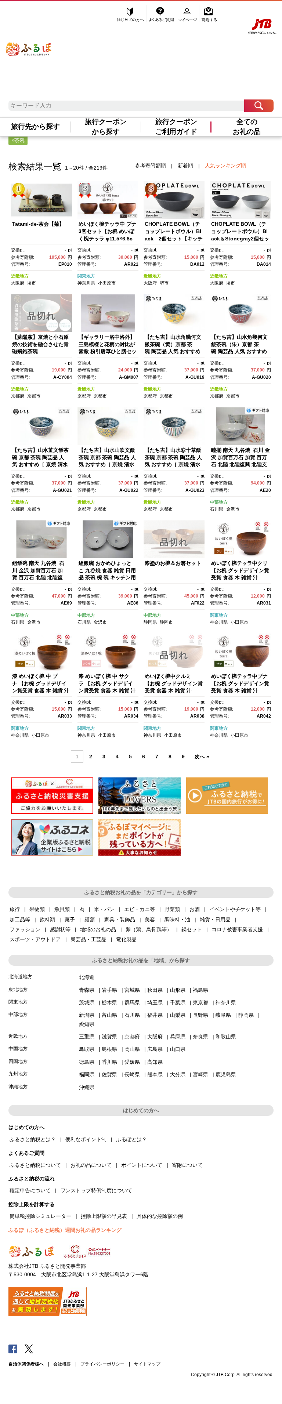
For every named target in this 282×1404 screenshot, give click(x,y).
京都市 (33, 396)
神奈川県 (86, 283)
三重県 (86, 1037)
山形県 (177, 990)
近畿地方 (20, 276)
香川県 (109, 1062)
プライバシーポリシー (102, 1364)
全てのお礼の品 (247, 126)
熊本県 (155, 1074)
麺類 (89, 919)
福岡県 (86, 1074)
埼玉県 (155, 1002)
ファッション (25, 929)
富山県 (109, 1015)
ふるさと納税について (35, 1165)
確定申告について (30, 1190)
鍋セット (191, 929)
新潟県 (86, 1015)
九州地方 (18, 1074)
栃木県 (109, 1002)
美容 (150, 919)
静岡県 (150, 622)
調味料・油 (177, 919)
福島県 (200, 990)
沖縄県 (86, 1087)
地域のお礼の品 (98, 929)
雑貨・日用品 (215, 919)
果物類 (37, 909)
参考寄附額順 (150, 165)
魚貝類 (62, 909)
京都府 (17, 396)
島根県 (109, 1049)
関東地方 (86, 276)
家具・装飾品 (119, 919)
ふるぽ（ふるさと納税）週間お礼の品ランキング (65, 1230)
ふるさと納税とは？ (33, 1139)
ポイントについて (141, 1165)
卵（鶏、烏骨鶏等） (149, 929)
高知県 (155, 1062)
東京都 (200, 1002)
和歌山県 (226, 1037)
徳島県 (86, 1062)
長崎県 (132, 1074)
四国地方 (18, 1061)
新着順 (185, 165)
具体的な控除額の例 (160, 1216)
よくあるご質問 (162, 13)
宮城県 (132, 990)
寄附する (209, 13)
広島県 (155, 1049)
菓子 (70, 919)
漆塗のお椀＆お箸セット (173, 563)
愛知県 (86, 1024)
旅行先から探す (35, 126)
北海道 (86, 977)
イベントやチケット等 (235, 909)
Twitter (29, 1349)
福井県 (155, 1015)
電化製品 (126, 939)
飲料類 (47, 919)
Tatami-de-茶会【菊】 (38, 224)
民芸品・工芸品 (88, 939)
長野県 (200, 1015)
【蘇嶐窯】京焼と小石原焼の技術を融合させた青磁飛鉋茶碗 (40, 344)
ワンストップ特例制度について (96, 1190)
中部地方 (219, 502)
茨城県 (86, 1002)
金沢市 (232, 509)
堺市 (31, 283)
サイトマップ (147, 1364)
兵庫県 (177, 1037)
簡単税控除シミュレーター (40, 1216)
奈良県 (200, 1037)
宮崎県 (200, 1074)
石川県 (216, 509)
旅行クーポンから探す (106, 126)
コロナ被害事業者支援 (237, 929)
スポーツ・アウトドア (35, 939)
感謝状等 (60, 929)
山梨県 (177, 1015)
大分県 (177, 1074)
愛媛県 (132, 1062)
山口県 (177, 1049)
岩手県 (109, 990)
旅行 (15, 909)
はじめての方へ (131, 13)
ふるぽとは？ (131, 1139)
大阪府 (17, 283)
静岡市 (166, 622)
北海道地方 (20, 976)
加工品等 (20, 919)
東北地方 (18, 989)
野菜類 (172, 909)
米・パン (104, 909)
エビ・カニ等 (139, 909)
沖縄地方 (18, 1086)
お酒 (194, 909)
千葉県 (177, 1002)
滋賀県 (109, 1037)
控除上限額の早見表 (104, 1216)
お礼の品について (91, 1165)
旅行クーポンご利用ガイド (176, 126)
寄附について (187, 1165)
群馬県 (132, 1002)
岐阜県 (223, 1015)
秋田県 (155, 990)
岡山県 (132, 1049)
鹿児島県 (226, 1074)
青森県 (86, 990)
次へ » (202, 756)
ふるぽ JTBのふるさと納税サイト (29, 44)
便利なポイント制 (85, 1139)
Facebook (12, 1349)
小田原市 (107, 283)
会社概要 (62, 1364)
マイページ (188, 13)
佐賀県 (109, 1074)
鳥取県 (86, 1049)
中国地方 (18, 1048)
